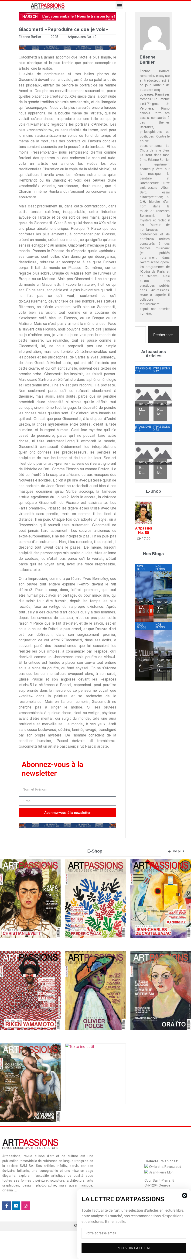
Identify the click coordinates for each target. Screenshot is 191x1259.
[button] (184, 1195)
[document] (95, 629)
